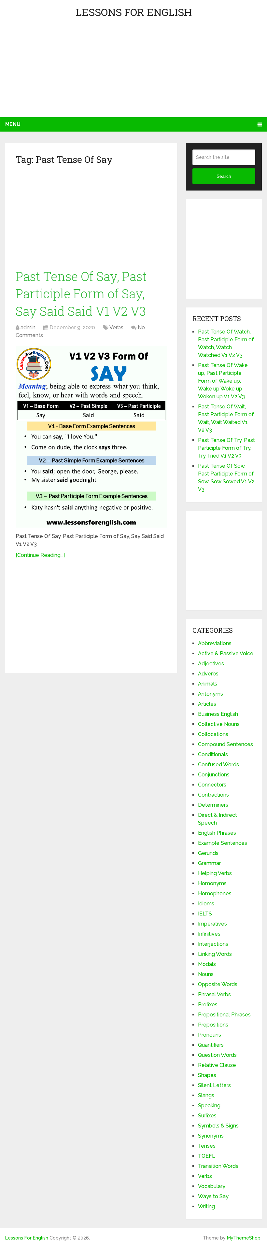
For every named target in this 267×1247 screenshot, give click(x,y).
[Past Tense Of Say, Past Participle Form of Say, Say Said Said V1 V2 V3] (91, 437)
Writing (206, 1206)
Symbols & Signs (218, 1126)
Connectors (212, 785)
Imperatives (212, 924)
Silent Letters (214, 1085)
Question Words (217, 1055)
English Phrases (217, 833)
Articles (207, 704)
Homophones (215, 893)
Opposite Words (217, 984)
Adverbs (208, 674)
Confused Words (218, 764)
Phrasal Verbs (214, 994)
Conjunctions (214, 775)
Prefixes (208, 1004)
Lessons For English (134, 12)
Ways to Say (213, 1196)
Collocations (213, 734)
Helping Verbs (215, 873)
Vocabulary (211, 1186)
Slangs (206, 1095)
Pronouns (209, 1035)
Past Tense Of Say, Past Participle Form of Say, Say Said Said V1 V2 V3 (81, 293)
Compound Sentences (225, 744)
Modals (207, 964)
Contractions (213, 795)
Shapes (207, 1075)
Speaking (209, 1105)
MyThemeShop (243, 1237)
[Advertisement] (63, 71)
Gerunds (208, 853)
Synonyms (211, 1136)
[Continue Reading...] (40, 555)
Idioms (206, 903)
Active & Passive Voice (225, 653)
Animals (207, 684)
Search (224, 176)
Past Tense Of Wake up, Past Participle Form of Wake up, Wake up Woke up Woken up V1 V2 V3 (223, 381)
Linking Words (215, 954)
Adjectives (211, 663)
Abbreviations (215, 643)
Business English (218, 714)
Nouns (206, 974)
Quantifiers (211, 1045)
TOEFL (206, 1156)
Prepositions (213, 1025)
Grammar (209, 863)
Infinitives (209, 934)
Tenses (207, 1146)
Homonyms (212, 883)
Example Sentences (222, 843)
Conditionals (213, 754)
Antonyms (210, 694)
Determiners (213, 805)
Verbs (116, 327)
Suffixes (207, 1115)
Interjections (213, 944)
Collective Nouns (219, 724)
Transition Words (218, 1166)
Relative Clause (217, 1065)
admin (28, 327)
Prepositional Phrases (224, 1015)
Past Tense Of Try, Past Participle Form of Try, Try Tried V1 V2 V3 (226, 448)
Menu (13, 124)
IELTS (205, 914)
